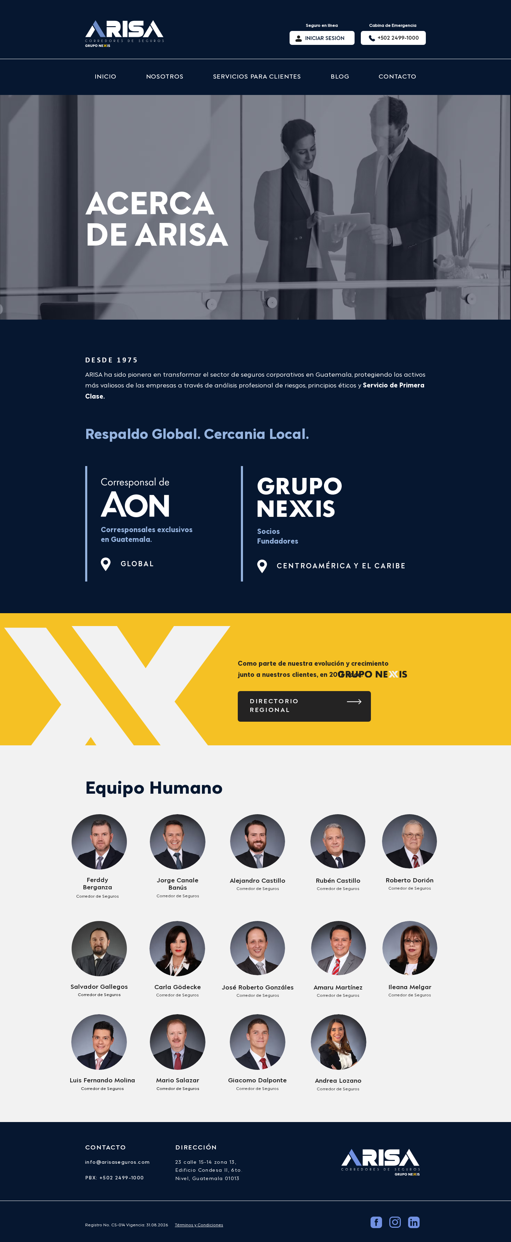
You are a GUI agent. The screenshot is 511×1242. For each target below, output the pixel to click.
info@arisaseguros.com (117, 1162)
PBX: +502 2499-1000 (114, 1178)
